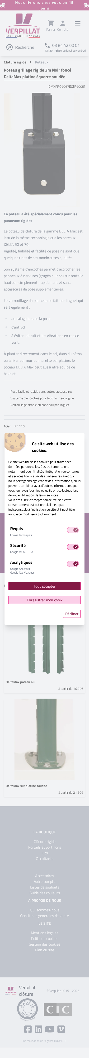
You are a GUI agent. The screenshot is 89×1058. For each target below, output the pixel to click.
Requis (16, 528)
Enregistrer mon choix (44, 600)
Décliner (72, 614)
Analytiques (21, 562)
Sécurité (18, 545)
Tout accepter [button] (45, 586)
